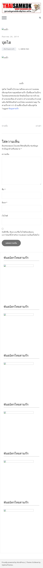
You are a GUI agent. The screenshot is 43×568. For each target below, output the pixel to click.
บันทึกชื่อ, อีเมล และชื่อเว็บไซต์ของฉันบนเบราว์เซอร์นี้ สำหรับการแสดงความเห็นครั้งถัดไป (20, 233)
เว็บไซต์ (5, 215)
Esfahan (35, 562)
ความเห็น (5, 154)
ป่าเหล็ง (5, 126)
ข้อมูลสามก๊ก (14, 108)
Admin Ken (25, 49)
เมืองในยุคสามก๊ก (9, 49)
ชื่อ (3, 189)
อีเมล (4, 202)
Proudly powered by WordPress (13, 562)
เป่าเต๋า (38, 126)
